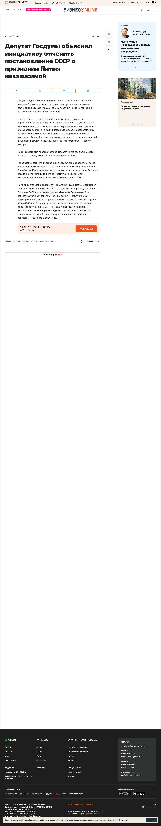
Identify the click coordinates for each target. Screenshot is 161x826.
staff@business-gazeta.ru (131, 775)
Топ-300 (71, 776)
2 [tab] (136, 67)
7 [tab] (138, 124)
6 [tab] (137, 124)
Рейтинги (72, 756)
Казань (115, 3)
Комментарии (52, 254)
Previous (121, 67)
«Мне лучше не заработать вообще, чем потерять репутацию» (136, 46)
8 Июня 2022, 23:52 (12, 37)
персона (124, 25)
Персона (8, 751)
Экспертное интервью (82, 739)
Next (153, 67)
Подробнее (123, 820)
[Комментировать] (109, 34)
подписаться (86, 228)
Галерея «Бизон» (75, 772)
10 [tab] (142, 124)
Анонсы (39, 747)
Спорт (12, 739)
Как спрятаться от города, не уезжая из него (135, 107)
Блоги (7, 756)
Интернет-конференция (77, 747)
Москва (131, 3)
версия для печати (91, 241)
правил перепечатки (92, 814)
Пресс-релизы (11, 760)
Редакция (9, 767)
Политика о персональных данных (80, 805)
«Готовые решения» (141, 34)
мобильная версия (77, 794)
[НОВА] (38, 11)
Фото (38, 756)
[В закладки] (109, 42)
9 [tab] (141, 124)
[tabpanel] (137, 45)
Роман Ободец (139, 32)
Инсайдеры (72, 760)
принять (151, 820)
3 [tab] (133, 124)
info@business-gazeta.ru (130, 757)
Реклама (40, 767)
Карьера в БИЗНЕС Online (15, 772)
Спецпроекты (74, 767)
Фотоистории (42, 760)
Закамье (17, 10)
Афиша (8, 747)
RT (68, 100)
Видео (39, 751)
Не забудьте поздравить (78, 751)
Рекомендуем (127, 102)
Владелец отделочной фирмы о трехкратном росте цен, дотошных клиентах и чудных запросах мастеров (137, 58)
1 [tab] (135, 67)
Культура (42, 739)
